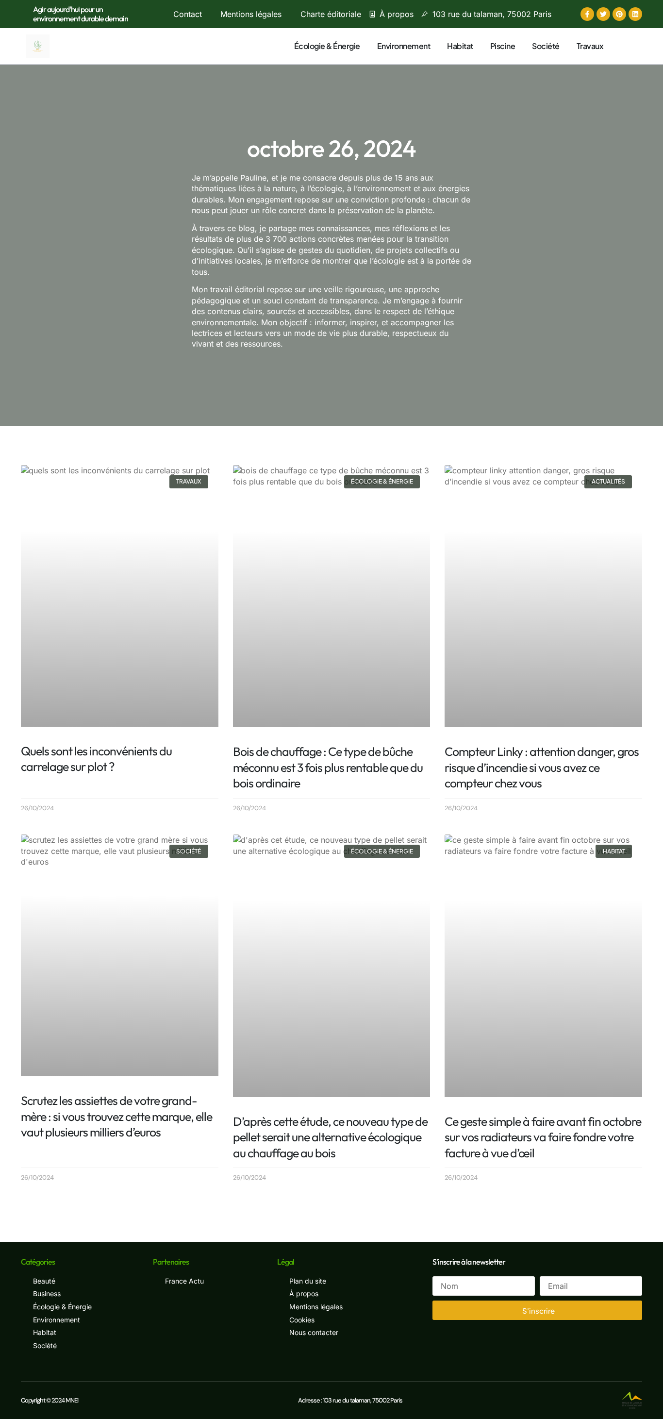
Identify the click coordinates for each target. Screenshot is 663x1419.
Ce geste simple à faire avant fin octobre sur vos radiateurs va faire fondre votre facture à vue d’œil (543, 1137)
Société (546, 46)
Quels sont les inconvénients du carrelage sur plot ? (96, 759)
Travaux (590, 46)
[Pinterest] (619, 14)
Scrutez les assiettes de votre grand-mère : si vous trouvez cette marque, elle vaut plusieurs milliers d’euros (116, 1116)
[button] (625, 45)
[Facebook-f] (587, 14)
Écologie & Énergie (327, 46)
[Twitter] (603, 14)
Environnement (404, 46)
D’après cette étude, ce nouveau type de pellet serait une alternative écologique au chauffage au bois (330, 1137)
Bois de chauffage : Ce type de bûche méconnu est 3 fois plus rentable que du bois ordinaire (328, 767)
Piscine (502, 46)
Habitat (460, 46)
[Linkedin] (635, 14)
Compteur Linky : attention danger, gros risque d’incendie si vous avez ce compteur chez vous (542, 767)
